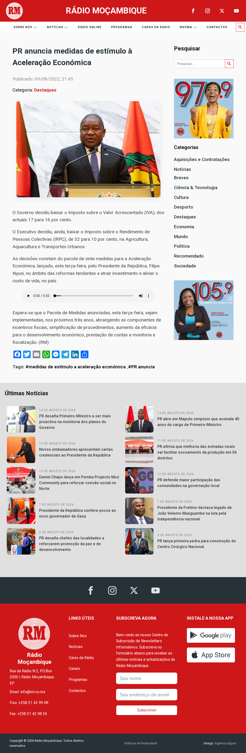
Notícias (55, 27)
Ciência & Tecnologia (195, 187)
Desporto (183, 207)
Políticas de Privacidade (140, 743)
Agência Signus (225, 743)
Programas (121, 27)
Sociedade (185, 266)
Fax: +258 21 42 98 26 (28, 713)
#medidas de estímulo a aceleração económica (75, 367)
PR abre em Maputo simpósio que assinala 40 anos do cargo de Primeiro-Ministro (198, 422)
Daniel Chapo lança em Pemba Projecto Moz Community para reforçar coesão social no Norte (79, 483)
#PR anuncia (141, 367)
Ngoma (186, 27)
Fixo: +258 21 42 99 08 (29, 702)
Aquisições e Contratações (202, 159)
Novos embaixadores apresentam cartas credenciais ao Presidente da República (76, 452)
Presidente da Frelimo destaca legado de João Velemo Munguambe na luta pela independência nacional (194, 513)
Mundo (181, 236)
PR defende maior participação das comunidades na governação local (188, 483)
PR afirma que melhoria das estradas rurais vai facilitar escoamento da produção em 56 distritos (197, 452)
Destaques (45, 90)
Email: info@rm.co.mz (27, 692)
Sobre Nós (78, 636)
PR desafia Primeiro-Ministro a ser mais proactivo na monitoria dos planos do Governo (75, 422)
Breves (181, 177)
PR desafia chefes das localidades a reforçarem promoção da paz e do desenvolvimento (71, 544)
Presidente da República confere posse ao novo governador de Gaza (77, 513)
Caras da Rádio (156, 27)
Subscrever (146, 710)
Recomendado (189, 256)
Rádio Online (89, 27)
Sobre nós (22, 27)
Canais (74, 668)
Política (182, 246)
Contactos (217, 27)
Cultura (181, 197)
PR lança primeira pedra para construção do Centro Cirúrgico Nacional (196, 544)
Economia (184, 226)
